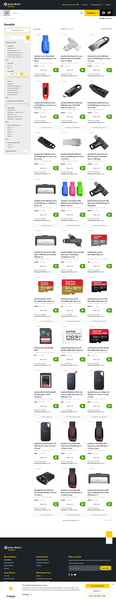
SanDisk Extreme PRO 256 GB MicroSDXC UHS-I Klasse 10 (98, 349)
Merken (38, 565)
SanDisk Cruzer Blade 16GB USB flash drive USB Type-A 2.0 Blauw (45, 58)
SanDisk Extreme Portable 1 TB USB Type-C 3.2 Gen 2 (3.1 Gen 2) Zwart (98, 394)
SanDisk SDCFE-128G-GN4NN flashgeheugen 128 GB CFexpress (44, 394)
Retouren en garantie (43, 581)
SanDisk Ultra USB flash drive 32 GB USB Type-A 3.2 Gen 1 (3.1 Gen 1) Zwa (99, 105)
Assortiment (42, 556)
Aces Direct (9, 572)
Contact (108, 4)
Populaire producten (42, 563)
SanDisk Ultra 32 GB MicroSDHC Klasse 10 (95, 253)
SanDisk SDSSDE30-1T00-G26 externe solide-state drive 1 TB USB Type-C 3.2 (72, 394)
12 (110, 520)
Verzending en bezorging (44, 578)
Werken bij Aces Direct (69, 4)
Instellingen (25, 594)
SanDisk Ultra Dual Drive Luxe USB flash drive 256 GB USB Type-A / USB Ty (71, 58)
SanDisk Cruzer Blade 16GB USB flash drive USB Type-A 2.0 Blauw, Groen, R (72, 203)
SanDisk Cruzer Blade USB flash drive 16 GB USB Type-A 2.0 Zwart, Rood (71, 445)
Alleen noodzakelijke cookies (97, 596)
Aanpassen (96, 591)
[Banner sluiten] (113, 584)
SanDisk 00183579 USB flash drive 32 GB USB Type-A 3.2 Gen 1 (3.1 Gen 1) (72, 156)
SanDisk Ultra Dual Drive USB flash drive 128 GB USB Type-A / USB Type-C (99, 203)
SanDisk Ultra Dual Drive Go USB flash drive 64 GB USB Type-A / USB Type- (98, 156)
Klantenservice (43, 572)
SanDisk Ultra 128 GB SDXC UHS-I (44, 349)
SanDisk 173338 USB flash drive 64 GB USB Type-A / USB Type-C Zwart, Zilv (45, 203)
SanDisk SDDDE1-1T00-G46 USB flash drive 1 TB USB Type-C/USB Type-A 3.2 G (72, 254)
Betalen (38, 576)
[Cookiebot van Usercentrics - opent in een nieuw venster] (11, 596)
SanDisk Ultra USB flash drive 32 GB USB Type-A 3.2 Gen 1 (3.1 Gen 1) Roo (45, 105)
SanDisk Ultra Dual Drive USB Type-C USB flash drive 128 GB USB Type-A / (45, 254)
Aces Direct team (9, 578)
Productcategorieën (42, 560)
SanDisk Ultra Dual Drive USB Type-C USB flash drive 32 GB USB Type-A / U (98, 492)
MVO (5, 581)
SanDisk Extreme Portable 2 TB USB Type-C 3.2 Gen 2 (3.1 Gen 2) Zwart (45, 445)
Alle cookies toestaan (97, 586)
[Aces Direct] (12, 5)
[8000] (29, 103)
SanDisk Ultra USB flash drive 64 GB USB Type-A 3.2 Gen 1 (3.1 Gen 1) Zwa (45, 156)
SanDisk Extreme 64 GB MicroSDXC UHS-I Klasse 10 (71, 300)
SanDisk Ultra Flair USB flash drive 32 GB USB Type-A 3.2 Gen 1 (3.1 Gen (99, 58)
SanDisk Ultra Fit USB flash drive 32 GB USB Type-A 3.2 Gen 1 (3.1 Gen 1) (45, 492)
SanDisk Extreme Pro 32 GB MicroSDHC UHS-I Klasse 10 (97, 300)
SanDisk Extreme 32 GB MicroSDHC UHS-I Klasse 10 (44, 300)
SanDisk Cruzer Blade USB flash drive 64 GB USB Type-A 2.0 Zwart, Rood (71, 492)
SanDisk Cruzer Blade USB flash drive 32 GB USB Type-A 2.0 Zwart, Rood (98, 445)
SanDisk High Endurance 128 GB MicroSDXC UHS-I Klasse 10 (72, 349)
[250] (5, 103)
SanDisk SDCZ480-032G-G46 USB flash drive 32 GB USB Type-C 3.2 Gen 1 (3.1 (71, 105)
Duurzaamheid (95, 4)
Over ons (84, 4)
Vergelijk (38, 34)
